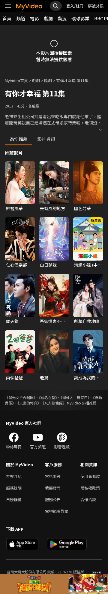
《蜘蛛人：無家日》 (75, 397)
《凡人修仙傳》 (54, 402)
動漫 (62, 18)
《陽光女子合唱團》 (20, 397)
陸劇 (48, 80)
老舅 (44, 378)
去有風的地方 (52, 208)
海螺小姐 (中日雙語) (88, 265)
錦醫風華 (14, 208)
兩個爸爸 (14, 378)
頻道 (20, 18)
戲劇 (48, 18)
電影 (34, 18)
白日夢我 (48, 265)
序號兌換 (96, 6)
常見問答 (53, 476)
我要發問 (53, 488)
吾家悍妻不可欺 (52, 321)
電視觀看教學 (56, 511)
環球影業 (80, 18)
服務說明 (14, 488)
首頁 (6, 18)
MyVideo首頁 (16, 80)
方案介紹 (14, 476)
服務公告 (53, 499)
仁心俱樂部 (16, 265)
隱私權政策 (90, 488)
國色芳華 (82, 208)
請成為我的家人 (86, 378)
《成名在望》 (48, 397)
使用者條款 (90, 476)
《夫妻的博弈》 (28, 402)
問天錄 (12, 321)
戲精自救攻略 (86, 321)
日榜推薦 (14, 499)
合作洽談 (88, 499)
